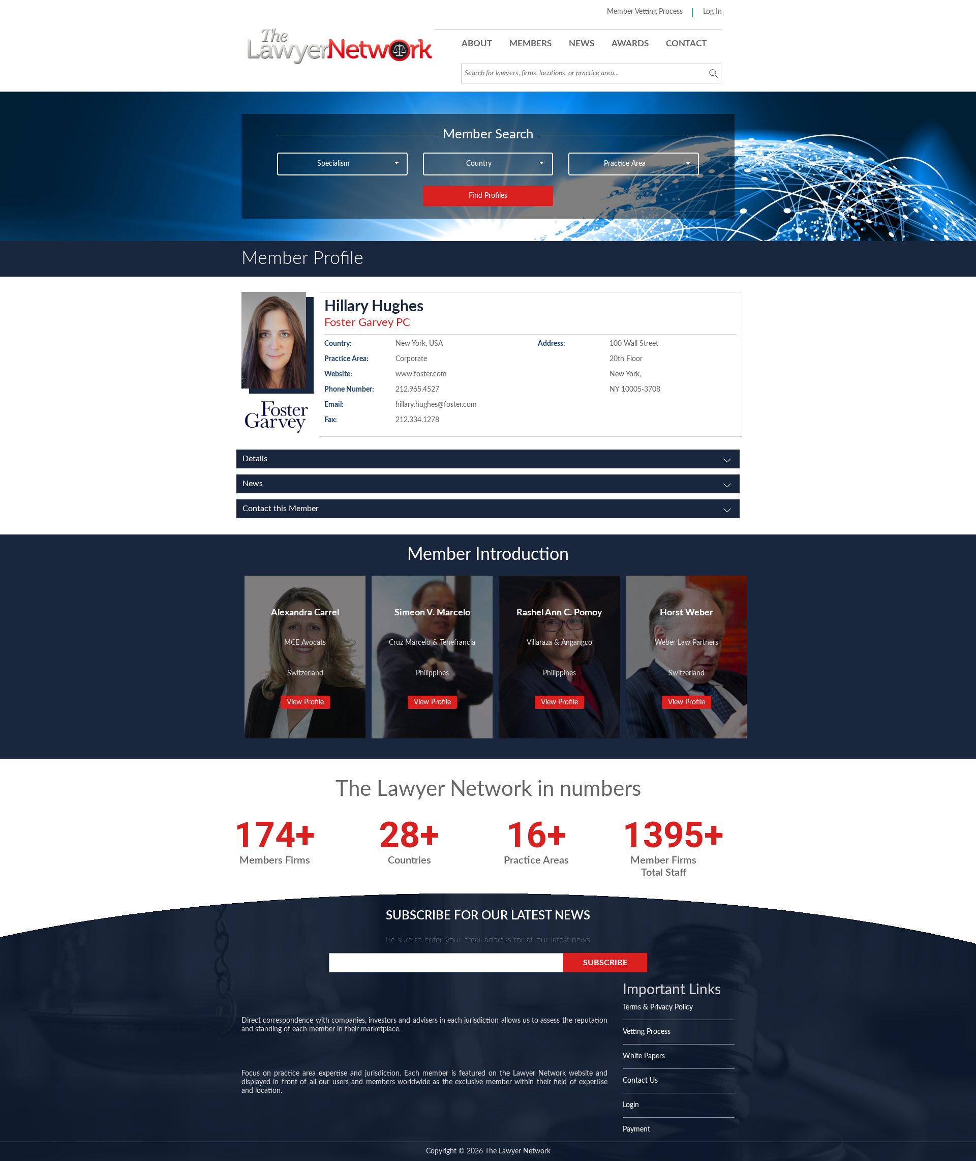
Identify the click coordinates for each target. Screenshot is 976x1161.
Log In (712, 11)
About (477, 43)
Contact (686, 43)
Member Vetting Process (645, 11)
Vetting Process (646, 1031)
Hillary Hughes (373, 306)
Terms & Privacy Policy (658, 1007)
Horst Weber (686, 612)
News (581, 43)
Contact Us (640, 1080)
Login (631, 1105)
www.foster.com (421, 374)
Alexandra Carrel (305, 612)
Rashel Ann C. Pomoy (559, 612)
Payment (636, 1129)
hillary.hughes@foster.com (436, 404)
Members (530, 43)
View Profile (305, 702)
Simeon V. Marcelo (432, 612)
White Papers (644, 1056)
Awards (630, 43)
